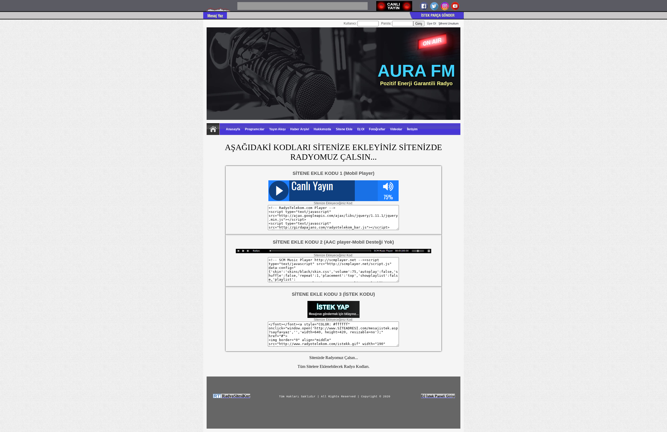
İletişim (412, 129)
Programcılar (254, 129)
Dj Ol (360, 129)
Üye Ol (431, 23)
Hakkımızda (322, 129)
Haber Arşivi (299, 129)
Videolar (396, 129)
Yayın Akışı (277, 129)
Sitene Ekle (344, 129)
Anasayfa (233, 129)
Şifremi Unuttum (449, 23)
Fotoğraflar (377, 129)
